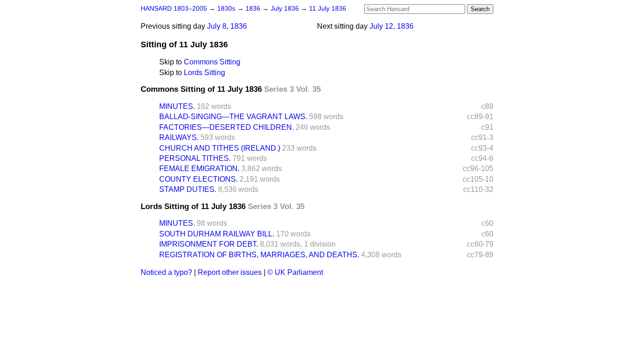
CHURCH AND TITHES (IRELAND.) (219, 148)
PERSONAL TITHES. (195, 158)
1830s (227, 8)
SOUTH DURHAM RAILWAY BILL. (216, 234)
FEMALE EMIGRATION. (199, 168)
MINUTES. (177, 106)
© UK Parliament (295, 272)
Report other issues (230, 272)
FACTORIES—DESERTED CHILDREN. (226, 127)
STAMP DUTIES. (187, 189)
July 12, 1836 (391, 26)
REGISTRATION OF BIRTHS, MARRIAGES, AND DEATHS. (259, 255)
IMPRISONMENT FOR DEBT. (208, 244)
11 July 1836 (327, 8)
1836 (254, 8)
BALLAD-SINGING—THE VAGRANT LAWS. (233, 117)
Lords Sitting (204, 72)
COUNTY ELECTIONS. (198, 179)
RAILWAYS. (179, 137)
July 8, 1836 (227, 26)
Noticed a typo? (166, 272)
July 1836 (286, 8)
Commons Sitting (212, 62)
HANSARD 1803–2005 (174, 8)
